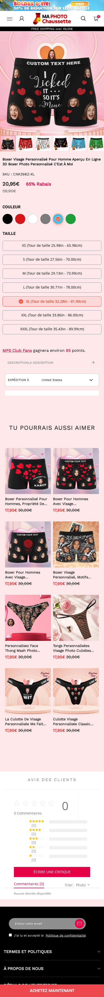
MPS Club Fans (17, 350)
